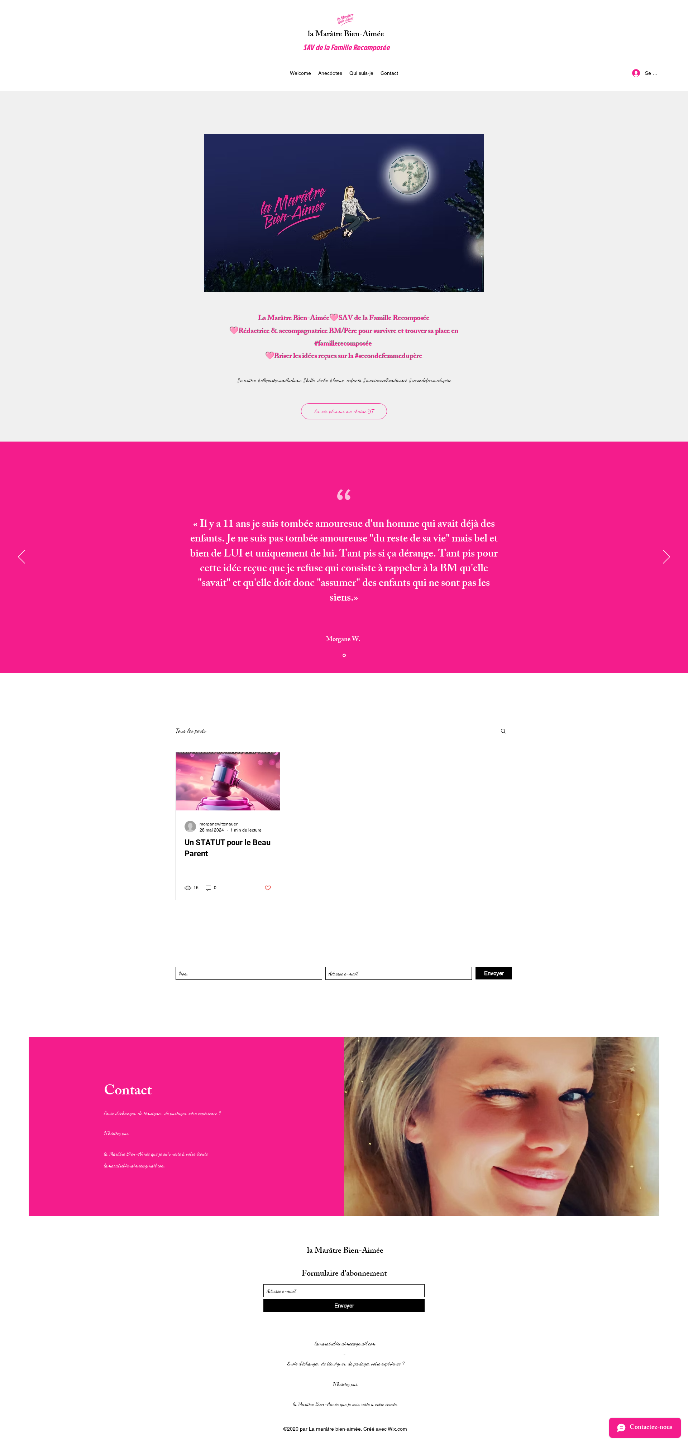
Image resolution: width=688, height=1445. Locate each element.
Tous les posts (191, 730)
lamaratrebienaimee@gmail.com (134, 1165)
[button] (503, 731)
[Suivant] (666, 557)
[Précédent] (21, 557)
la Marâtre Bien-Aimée (346, 35)
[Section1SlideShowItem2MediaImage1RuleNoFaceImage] (344, 655)
